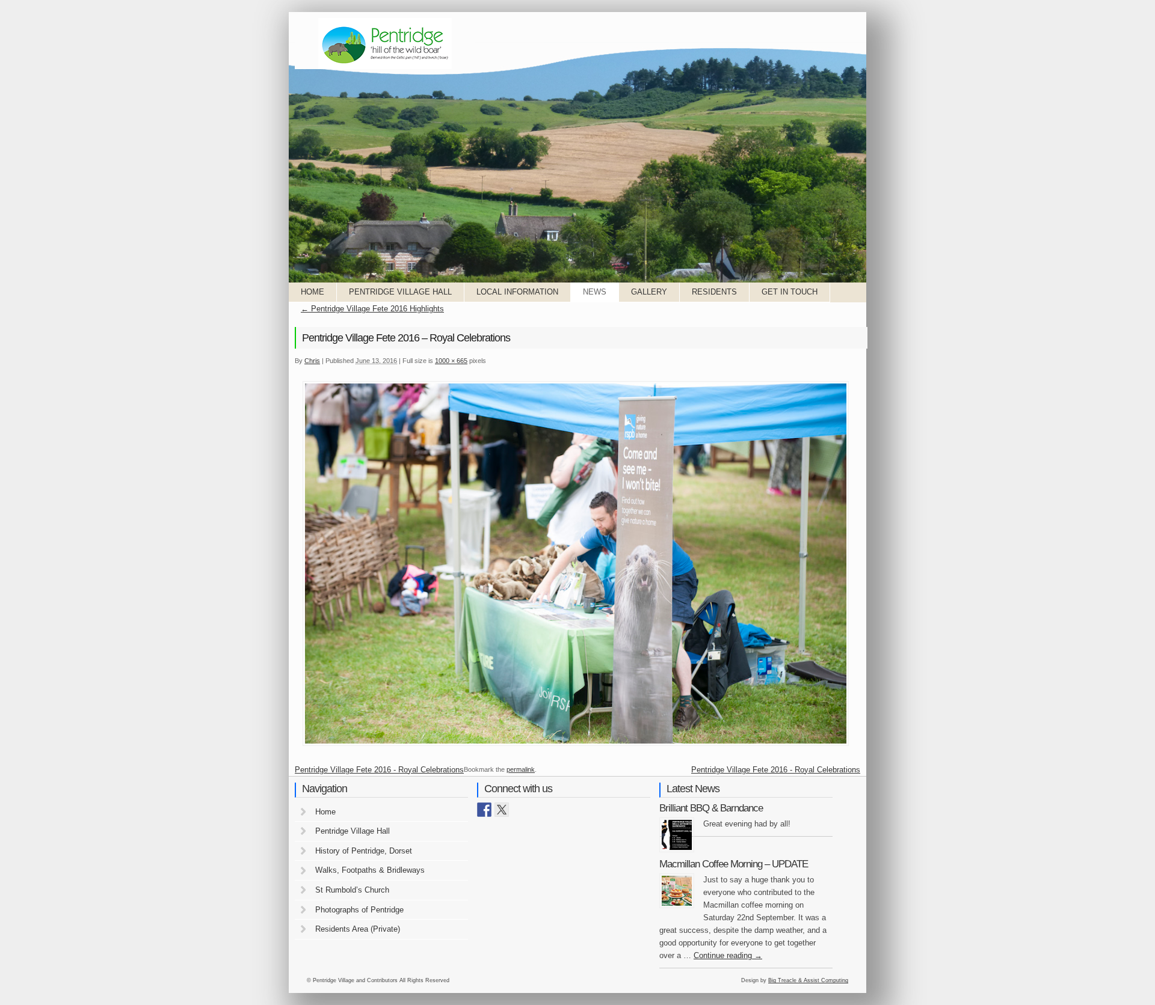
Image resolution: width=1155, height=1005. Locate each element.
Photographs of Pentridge (359, 909)
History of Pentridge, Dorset (363, 850)
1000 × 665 (451, 360)
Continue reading (728, 955)
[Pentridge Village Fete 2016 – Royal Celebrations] (576, 745)
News (594, 291)
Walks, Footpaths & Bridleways (370, 870)
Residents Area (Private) (357, 928)
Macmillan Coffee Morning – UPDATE (733, 864)
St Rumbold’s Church (352, 889)
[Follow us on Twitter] (501, 809)
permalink (521, 769)
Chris (312, 360)
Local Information (517, 291)
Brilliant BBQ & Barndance (711, 808)
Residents (714, 291)
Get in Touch (790, 291)
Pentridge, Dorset (385, 43)
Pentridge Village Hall (400, 291)
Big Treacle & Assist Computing (808, 980)
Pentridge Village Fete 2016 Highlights (372, 308)
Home (312, 291)
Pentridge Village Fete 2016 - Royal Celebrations (379, 769)
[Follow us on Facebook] (484, 809)
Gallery (649, 291)
